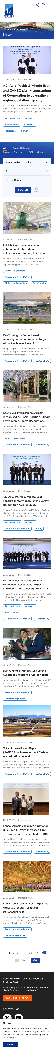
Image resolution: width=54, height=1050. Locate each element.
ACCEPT (10, 1044)
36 (30, 952)
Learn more (8, 1037)
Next (38, 952)
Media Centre (18, 29)
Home (6, 29)
